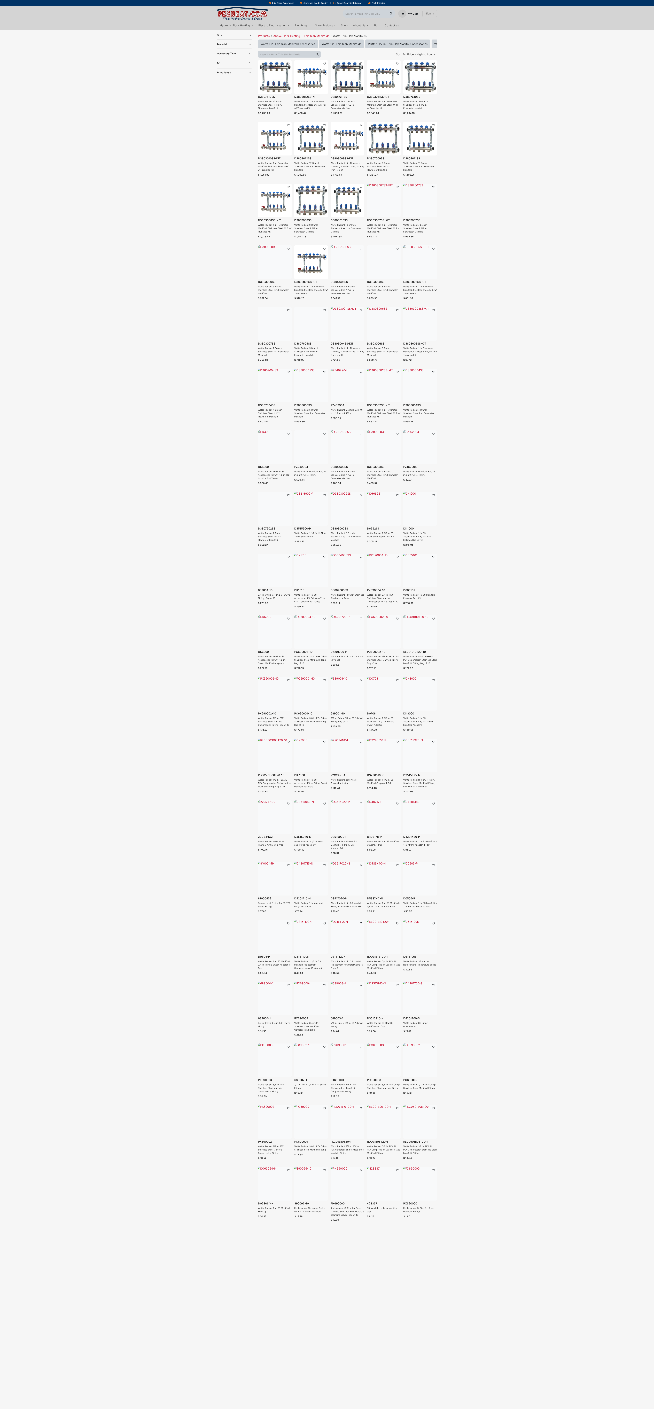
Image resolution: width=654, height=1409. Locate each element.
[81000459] (275, 879)
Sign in (429, 13)
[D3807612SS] (275, 77)
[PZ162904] (420, 447)
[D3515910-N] (384, 998)
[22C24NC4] (347, 755)
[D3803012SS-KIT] (311, 77)
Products (264, 36)
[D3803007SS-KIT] (384, 200)
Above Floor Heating (286, 36)
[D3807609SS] (384, 138)
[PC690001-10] (311, 694)
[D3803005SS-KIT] (420, 262)
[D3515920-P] (347, 817)
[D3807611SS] (347, 77)
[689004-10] (275, 570)
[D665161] (420, 570)
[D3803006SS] (384, 324)
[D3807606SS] (347, 262)
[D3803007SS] (275, 324)
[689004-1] (275, 998)
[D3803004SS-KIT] (347, 324)
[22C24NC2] (275, 817)
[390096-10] (311, 1184)
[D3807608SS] (311, 200)
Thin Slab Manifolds (316, 36)
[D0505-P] (420, 879)
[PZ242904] (311, 447)
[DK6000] (275, 632)
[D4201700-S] (420, 998)
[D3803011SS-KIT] (384, 77)
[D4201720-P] (347, 632)
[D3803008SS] (384, 262)
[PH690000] (347, 1184)
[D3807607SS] (420, 200)
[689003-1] (347, 998)
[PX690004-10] (384, 570)
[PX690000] (420, 1184)
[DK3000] (420, 694)
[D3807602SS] (275, 509)
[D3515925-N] (420, 755)
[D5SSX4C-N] (384, 879)
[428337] (384, 1184)
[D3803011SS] (420, 138)
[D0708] (384, 694)
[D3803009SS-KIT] (347, 138)
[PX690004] (311, 998)
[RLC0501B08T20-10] (275, 755)
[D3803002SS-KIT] (384, 385)
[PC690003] (384, 1060)
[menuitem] (236, 25)
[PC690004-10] (311, 632)
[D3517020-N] (347, 879)
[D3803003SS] (384, 447)
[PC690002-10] (384, 632)
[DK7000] (311, 755)
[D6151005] (420, 937)
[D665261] (384, 509)
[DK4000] (275, 447)
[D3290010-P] (384, 755)
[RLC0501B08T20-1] (420, 1122)
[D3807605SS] (311, 324)
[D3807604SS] (275, 385)
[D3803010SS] (347, 200)
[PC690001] (311, 1122)
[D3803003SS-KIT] (420, 324)
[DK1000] (420, 509)
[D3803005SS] (311, 385)
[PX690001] (347, 1060)
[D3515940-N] (311, 817)
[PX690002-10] (275, 694)
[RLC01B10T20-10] (420, 632)
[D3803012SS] (311, 138)
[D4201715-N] (311, 879)
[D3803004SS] (420, 385)
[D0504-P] (275, 937)
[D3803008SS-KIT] (275, 200)
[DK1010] (311, 570)
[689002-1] (311, 1060)
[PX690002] (275, 1122)
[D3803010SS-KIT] (275, 138)
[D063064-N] (275, 1184)
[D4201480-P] (420, 817)
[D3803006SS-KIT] (311, 262)
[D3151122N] (347, 937)
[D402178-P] (384, 817)
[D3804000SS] (347, 570)
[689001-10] (347, 694)
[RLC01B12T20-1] (384, 937)
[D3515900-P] (311, 509)
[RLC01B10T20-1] (347, 1122)
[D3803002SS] (347, 509)
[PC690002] (420, 1060)
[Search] (391, 13)
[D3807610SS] (420, 77)
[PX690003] (275, 1060)
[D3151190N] (311, 937)
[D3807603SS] (347, 447)
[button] (415, 54)
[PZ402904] (347, 385)
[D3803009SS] (275, 262)
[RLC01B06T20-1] (384, 1122)
